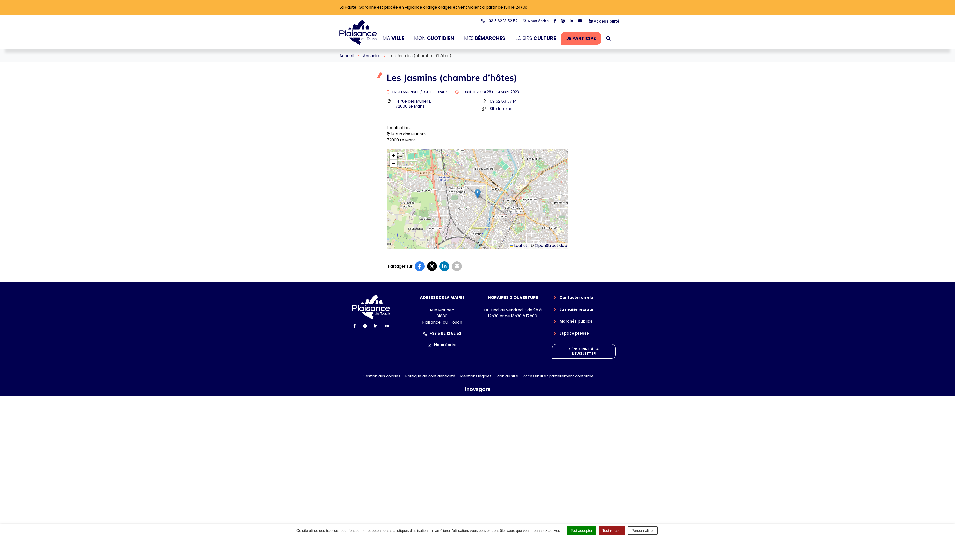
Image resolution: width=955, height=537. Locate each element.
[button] (608, 38)
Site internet (502, 109)
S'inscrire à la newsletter (584, 351)
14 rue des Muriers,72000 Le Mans (413, 103)
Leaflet (520, 245)
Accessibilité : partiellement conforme (558, 376)
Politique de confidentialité (430, 376)
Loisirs (535, 38)
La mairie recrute (576, 309)
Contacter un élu (576, 297)
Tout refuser (611, 530)
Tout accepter (581, 530)
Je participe (583, 39)
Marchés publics (576, 321)
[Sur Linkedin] (444, 266)
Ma (393, 38)
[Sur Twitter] (432, 266)
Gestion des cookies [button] (381, 376)
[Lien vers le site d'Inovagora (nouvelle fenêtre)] (477, 389)
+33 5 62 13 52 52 (445, 333)
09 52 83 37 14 (503, 101)
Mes (484, 38)
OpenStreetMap (551, 245)
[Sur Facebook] (420, 266)
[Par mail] (457, 266)
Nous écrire (445, 344)
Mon (434, 38)
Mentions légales (476, 376)
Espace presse (574, 333)
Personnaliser (642, 530)
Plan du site (507, 376)
